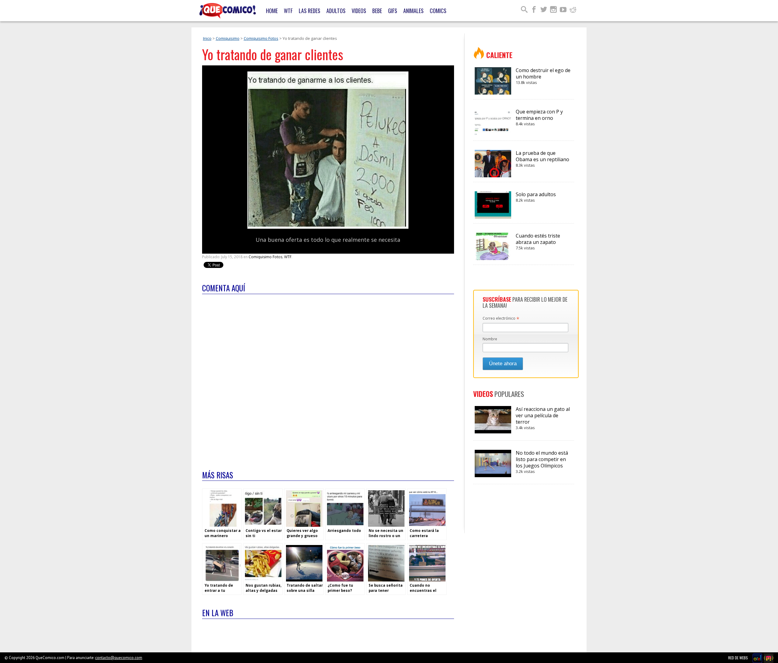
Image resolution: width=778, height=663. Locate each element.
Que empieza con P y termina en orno (539, 117)
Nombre (490, 339)
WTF (288, 11)
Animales (413, 11)
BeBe (377, 11)
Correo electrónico (501, 318)
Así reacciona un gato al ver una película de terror (543, 418)
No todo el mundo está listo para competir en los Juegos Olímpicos (542, 462)
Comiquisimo (227, 38)
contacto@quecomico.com (118, 657)
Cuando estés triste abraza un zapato (538, 241)
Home (272, 11)
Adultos (336, 11)
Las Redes (309, 11)
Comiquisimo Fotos (261, 38)
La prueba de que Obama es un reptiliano (542, 159)
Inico (207, 38)
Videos (359, 11)
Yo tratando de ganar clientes (272, 54)
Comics (438, 11)
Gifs (392, 11)
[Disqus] (328, 378)
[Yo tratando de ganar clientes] (327, 227)
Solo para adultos (536, 197)
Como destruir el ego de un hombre (543, 76)
